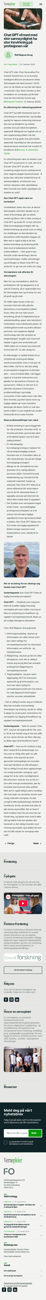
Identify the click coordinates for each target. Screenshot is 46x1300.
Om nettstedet (10, 1271)
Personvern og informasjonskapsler (18, 1283)
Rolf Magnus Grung (24, 55)
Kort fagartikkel (11, 64)
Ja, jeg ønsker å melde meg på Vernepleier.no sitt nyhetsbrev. (21, 1143)
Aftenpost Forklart (13, 102)
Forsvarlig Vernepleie (26, 4)
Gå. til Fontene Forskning (23, 970)
